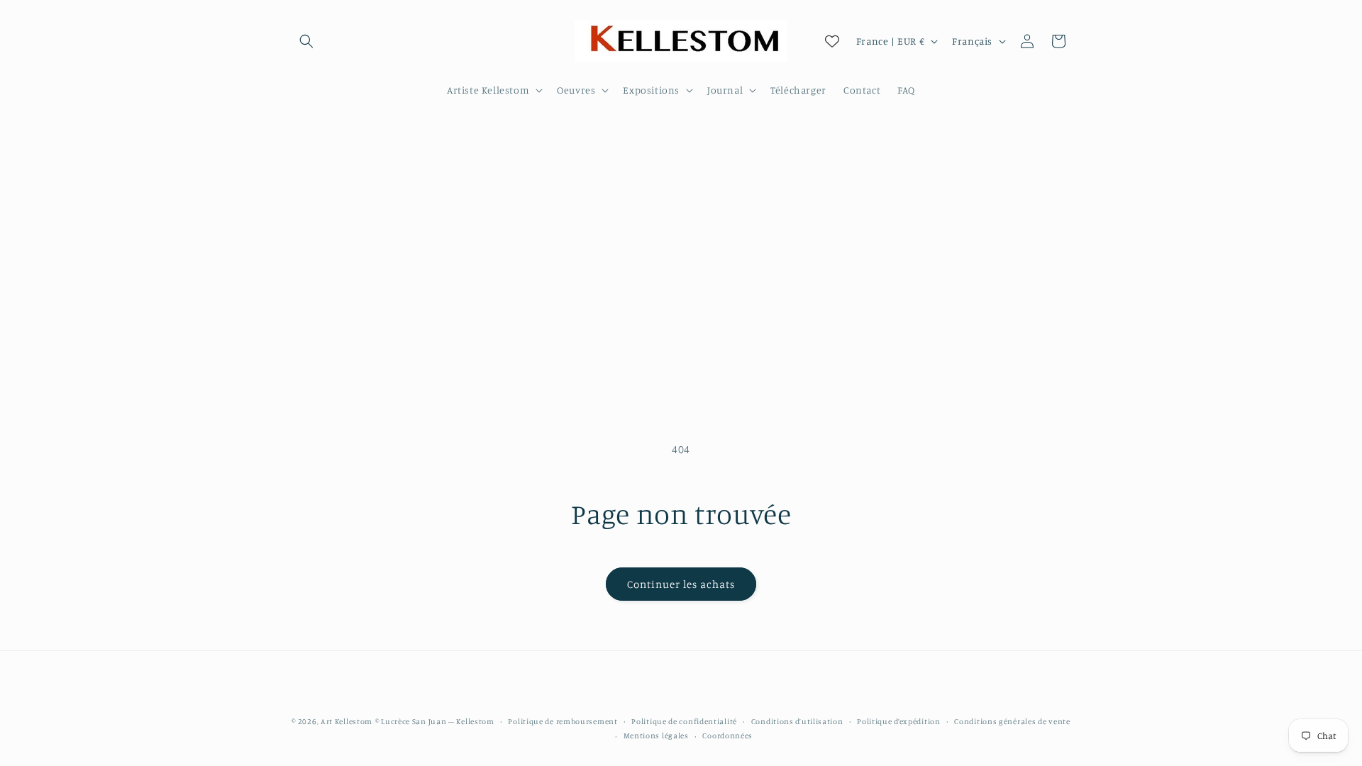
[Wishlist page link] (832, 41)
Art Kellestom (346, 721)
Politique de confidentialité (684, 721)
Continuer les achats (681, 584)
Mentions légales (656, 735)
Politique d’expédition (898, 721)
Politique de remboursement (562, 721)
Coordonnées (727, 735)
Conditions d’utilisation (797, 721)
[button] (306, 41)
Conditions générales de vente (1012, 721)
